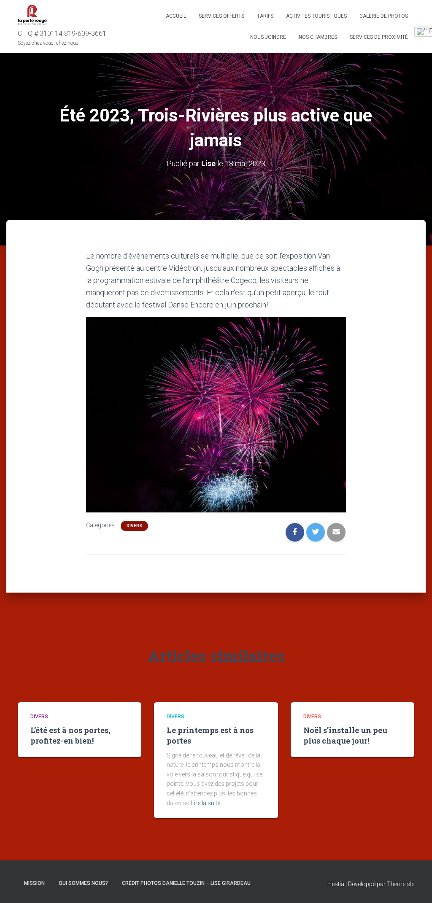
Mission (34, 883)
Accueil (176, 16)
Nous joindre (268, 37)
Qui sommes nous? (83, 883)
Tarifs (265, 16)
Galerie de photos (383, 16)
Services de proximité (379, 37)
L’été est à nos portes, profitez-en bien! (70, 735)
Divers (134, 525)
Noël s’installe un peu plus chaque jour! (345, 735)
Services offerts (221, 16)
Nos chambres (318, 37)
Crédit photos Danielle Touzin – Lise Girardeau (186, 883)
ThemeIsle (400, 884)
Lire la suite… (207, 803)
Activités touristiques (316, 16)
